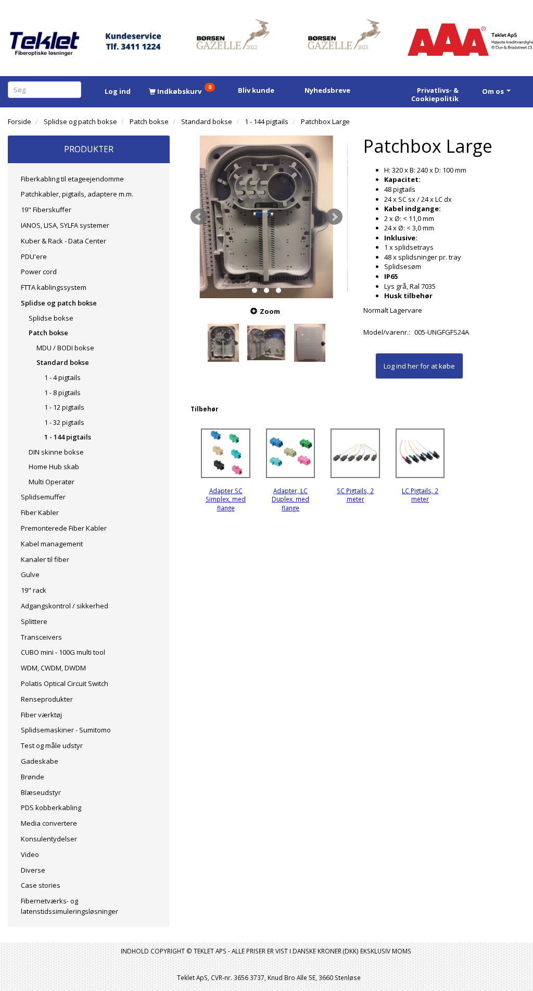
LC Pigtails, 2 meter (420, 495)
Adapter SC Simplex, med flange (226, 499)
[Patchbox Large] (266, 217)
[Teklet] (44, 37)
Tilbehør (204, 409)
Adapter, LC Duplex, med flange (290, 499)
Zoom (270, 311)
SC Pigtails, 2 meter (355, 495)
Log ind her (401, 366)
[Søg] (75, 89)
